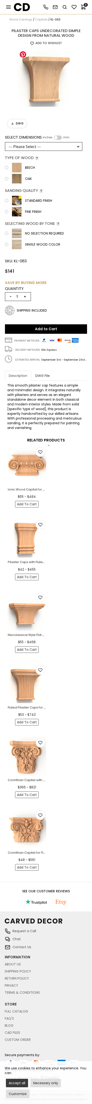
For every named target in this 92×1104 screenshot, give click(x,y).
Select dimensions (37, 137)
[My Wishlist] (74, 7)
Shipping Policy (18, 971)
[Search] (65, 7)
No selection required (44, 233)
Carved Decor (20, 7)
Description (18, 375)
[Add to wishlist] (40, 452)
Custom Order (18, 1039)
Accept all (17, 1083)
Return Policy (17, 978)
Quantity (14, 288)
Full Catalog (16, 1011)
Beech (30, 167)
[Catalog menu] (8, 7)
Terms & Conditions (22, 992)
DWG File (42, 375)
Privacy (11, 985)
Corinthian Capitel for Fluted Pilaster (35, 852)
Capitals (41, 19)
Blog (9, 1025)
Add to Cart (46, 328)
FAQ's (9, 1018)
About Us (13, 964)
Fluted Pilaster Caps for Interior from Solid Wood (44, 707)
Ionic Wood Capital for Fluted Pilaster (36, 489)
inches (47, 137)
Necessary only (45, 1083)
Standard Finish (38, 200)
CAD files (12, 1032)
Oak (28, 178)
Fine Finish (33, 211)
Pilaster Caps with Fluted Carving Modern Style (43, 562)
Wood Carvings (20, 19)
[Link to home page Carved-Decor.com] (46, 923)
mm (66, 137)
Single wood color (42, 244)
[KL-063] (46, 77)
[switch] (58, 138)
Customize (18, 1094)
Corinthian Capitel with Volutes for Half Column (43, 780)
